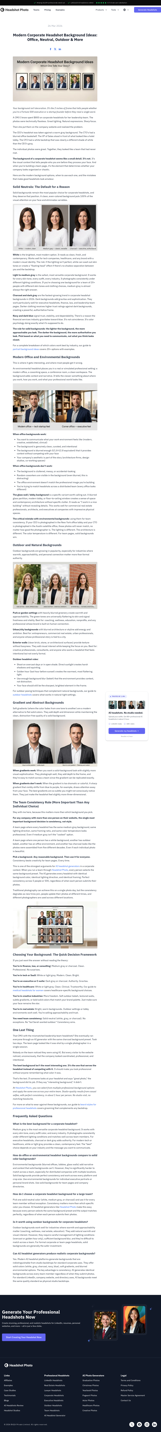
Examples (60, 10)
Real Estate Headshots (54, 1385)
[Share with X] (55, 49)
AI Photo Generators (93, 1375)
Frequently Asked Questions (32, 1116)
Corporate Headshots (54, 1395)
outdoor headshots (22, 694)
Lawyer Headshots (52, 1390)
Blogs (6, 1400)
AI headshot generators (68, 866)
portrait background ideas (26, 349)
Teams (36, 10)
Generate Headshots (147, 10)
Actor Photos (88, 1400)
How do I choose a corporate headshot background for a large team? (53, 1194)
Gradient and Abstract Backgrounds (38, 703)
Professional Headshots (56, 1375)
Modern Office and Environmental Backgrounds (46, 357)
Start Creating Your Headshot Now (24, 1337)
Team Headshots (52, 1410)
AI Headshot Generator (54, 1415)
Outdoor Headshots (53, 1405)
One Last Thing (23, 1030)
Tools (113, 10)
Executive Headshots (53, 1400)
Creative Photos (90, 1410)
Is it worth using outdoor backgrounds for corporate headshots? (50, 1222)
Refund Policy (127, 1390)
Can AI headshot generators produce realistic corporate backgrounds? (54, 1253)
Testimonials (10, 1395)
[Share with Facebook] (50, 49)
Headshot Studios (12, 1410)
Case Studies (10, 1390)
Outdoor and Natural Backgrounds (37, 545)
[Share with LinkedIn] (59, 49)
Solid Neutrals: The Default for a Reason (41, 187)
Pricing (47, 10)
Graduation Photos (91, 1380)
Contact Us (126, 1400)
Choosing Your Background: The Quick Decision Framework (55, 954)
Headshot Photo (60, 869)
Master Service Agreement (133, 1395)
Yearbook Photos (90, 1390)
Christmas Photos (91, 1385)
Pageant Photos (90, 1395)
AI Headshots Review (13, 1405)
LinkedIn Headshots (53, 1380)
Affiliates (8, 1380)
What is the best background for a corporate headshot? (45, 1123)
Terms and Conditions (130, 1380)
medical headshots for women (28, 990)
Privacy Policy (127, 1385)
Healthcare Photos (91, 1405)
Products (100, 10)
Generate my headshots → (127, 731)
